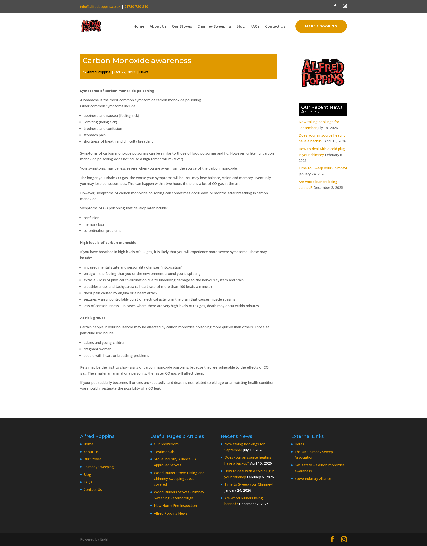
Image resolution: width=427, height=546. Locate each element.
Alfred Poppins (98, 72)
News (143, 72)
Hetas (299, 444)
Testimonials (164, 451)
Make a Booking (321, 26)
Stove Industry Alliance (313, 478)
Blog (240, 26)
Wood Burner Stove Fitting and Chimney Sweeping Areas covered (179, 478)
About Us (158, 26)
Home (138, 26)
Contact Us (275, 26)
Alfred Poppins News (170, 513)
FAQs (255, 26)
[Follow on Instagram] (345, 6)
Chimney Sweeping (214, 26)
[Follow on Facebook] (335, 6)
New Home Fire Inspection (175, 505)
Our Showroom (166, 444)
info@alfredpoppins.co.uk (100, 6)
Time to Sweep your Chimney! (323, 168)
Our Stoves (182, 26)
